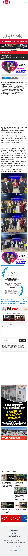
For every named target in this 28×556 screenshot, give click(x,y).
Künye (14, 532)
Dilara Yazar (3, 301)
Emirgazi (18, 300)
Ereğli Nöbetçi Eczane (14, 536)
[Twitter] (5, 78)
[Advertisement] (14, 19)
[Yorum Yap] (17, 78)
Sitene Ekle (14, 535)
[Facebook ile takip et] (8, 546)
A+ (26, 82)
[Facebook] (3, 78)
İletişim (14, 533)
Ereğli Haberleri (14, 530)
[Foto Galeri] (26, 2)
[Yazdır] (14, 78)
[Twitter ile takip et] (11, 546)
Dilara (12, 300)
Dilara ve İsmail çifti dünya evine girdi (18, 303)
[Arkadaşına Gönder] (11, 78)
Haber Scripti (12, 550)
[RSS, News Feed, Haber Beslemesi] (14, 546)
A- (26, 84)
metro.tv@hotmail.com (19, 541)
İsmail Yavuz (23, 300)
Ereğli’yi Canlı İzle (5, 52)
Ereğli (15, 300)
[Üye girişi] (16, 546)
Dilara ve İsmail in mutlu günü (12, 301)
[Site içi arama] (19, 546)
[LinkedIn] (8, 78)
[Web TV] (24, 2)
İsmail (8, 300)
